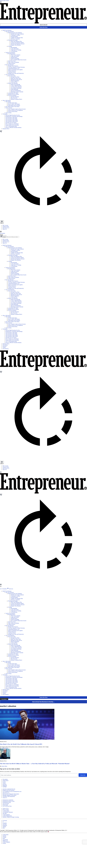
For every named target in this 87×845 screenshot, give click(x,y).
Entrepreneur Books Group (8, 801)
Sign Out (5, 229)
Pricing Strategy (14, 36)
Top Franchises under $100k (11, 120)
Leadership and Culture (13, 93)
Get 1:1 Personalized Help (11, 126)
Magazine (5, 785)
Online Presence (11, 63)
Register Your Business (16, 45)
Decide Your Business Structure (17, 43)
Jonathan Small (5, 748)
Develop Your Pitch (15, 77)
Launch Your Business (10, 52)
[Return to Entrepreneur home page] (43, 23)
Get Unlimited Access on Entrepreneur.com (12, 791)
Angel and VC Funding (16, 50)
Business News (6, 128)
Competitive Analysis (15, 35)
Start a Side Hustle (7, 100)
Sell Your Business (15, 96)
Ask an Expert (6, 803)
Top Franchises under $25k (11, 117)
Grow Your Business (9, 74)
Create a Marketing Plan (16, 85)
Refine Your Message (15, 84)
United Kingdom (6, 842)
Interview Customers (15, 38)
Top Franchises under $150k (11, 121)
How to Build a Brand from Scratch (18, 59)
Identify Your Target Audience (17, 34)
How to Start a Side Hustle (14, 104)
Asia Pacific (5, 839)
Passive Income (8, 107)
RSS (4, 828)
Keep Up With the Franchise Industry (13, 127)
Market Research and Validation (15, 32)
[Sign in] (1, 585)
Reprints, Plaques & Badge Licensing (11, 817)
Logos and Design (15, 56)
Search (1, 234)
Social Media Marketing (16, 88)
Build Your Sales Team (16, 78)
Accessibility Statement (8, 812)
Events (4, 781)
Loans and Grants (14, 48)
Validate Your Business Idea (17, 37)
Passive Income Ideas (12, 111)
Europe (4, 843)
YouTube (5, 824)
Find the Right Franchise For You (12, 115)
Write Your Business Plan (16, 41)
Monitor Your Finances (13, 66)
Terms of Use (5, 808)
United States (5, 834)
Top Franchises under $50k (11, 118)
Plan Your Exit (14, 98)
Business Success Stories (13, 94)
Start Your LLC (6, 227)
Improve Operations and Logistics (15, 69)
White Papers (5, 780)
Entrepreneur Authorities (8, 800)
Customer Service (12, 72)
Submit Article (6, 226)
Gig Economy (8, 112)
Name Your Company (15, 54)
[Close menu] (1, 586)
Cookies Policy (6, 810)
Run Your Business (9, 64)
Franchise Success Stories (10, 122)
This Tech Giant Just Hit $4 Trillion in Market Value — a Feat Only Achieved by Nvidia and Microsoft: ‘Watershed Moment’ (35, 763)
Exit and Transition (12, 95)
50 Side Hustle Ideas (12, 102)
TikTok (4, 826)
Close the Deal (14, 82)
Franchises (5, 114)
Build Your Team (11, 61)
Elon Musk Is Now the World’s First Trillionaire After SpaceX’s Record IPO (21, 744)
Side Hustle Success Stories (14, 105)
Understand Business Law (13, 68)
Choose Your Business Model (17, 42)
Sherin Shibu (4, 766)
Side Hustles (8, 101)
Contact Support (6, 814)
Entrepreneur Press (7, 802)
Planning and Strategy (13, 40)
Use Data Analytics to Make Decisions (16, 67)
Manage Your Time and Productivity (16, 73)
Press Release (6, 348)
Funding (10, 46)
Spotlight (5, 786)
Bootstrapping (14, 47)
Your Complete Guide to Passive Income (17, 109)
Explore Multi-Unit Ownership (12, 125)
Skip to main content (4, 0)
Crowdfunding (14, 51)
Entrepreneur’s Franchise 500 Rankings (13, 116)
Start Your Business (9, 31)
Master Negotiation (15, 80)
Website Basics (14, 57)
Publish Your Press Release (8, 790)
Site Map (5, 813)
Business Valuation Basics (16, 99)
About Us (5, 797)
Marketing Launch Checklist (17, 91)
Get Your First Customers (16, 86)
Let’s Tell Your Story (7, 806)
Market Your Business (13, 83)
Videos (4, 347)
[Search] (1, 132)
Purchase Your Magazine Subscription (11, 794)
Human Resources (12, 70)
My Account (5, 225)
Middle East (5, 840)
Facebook (5, 820)
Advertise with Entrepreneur (9, 796)
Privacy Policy (6, 809)
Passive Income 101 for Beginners (15, 110)
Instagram (5, 825)
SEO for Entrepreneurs (16, 90)
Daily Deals (5, 804)
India (4, 838)
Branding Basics (11, 53)
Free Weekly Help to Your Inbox (12, 106)
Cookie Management (7, 815)
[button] (43, 472)
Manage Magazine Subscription (9, 795)
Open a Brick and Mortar (13, 62)
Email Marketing (14, 89)
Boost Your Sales (11, 75)
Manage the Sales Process (16, 79)
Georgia (4, 837)
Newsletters (5, 345)
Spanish (4, 835)
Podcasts (4, 346)
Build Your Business (7, 30)
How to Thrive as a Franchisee (12, 123)
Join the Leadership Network (9, 789)
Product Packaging (15, 58)
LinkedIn (5, 823)
